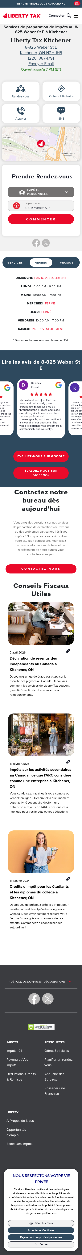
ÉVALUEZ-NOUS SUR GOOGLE (41, 456)
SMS (61, 118)
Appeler (20, 118)
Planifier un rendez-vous (59, 1062)
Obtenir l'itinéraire (61, 96)
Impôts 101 (14, 1050)
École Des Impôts (19, 1143)
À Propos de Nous (20, 1120)
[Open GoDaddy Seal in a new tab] (41, 1027)
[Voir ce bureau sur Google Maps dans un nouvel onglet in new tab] (7, 387)
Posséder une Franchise (54, 1091)
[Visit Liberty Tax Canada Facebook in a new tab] (34, 998)
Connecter (56, 15)
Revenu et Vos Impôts (17, 1062)
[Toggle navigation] (76, 15)
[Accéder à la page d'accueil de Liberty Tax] (22, 15)
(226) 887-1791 (41, 58)
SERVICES (15, 263)
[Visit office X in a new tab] (46, 243)
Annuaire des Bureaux (54, 1076)
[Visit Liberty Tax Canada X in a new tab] (48, 998)
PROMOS (67, 263)
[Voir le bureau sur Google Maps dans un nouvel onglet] (41, 144)
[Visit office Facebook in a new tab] (36, 243)
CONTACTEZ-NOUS (40, 568)
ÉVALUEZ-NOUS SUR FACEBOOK (41, 472)
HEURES (41, 263)
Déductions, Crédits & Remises (21, 1076)
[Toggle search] (69, 15)
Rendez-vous (21, 96)
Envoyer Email (41, 63)
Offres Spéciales (56, 1050)
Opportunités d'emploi (16, 1132)
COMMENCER (41, 219)
